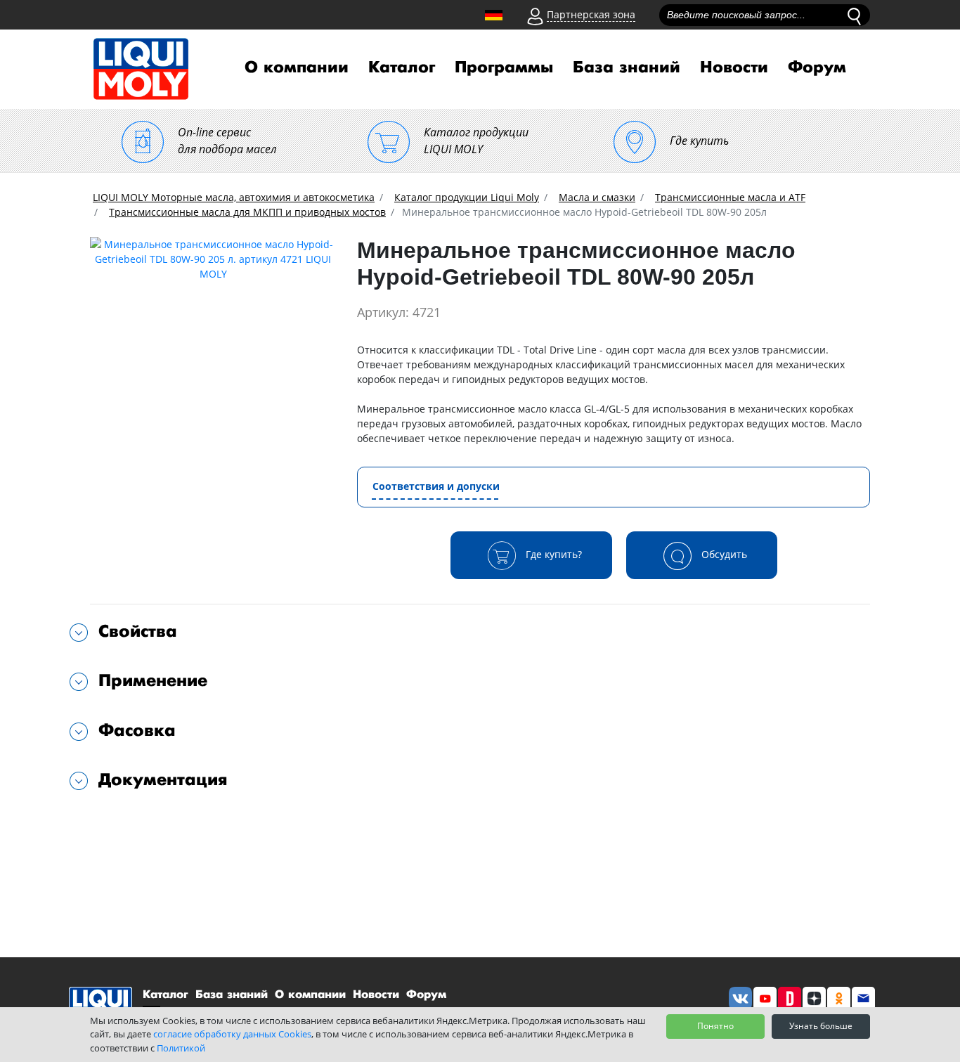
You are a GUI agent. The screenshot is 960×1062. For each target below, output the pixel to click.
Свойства (137, 631)
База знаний (626, 67)
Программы (504, 67)
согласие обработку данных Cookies (232, 1034)
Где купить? (552, 553)
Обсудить (723, 553)
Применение (152, 680)
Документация (163, 780)
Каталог (401, 67)
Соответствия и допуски (436, 486)
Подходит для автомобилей (169, 825)
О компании (297, 67)
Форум (817, 67)
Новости (734, 67)
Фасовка (137, 730)
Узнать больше (820, 1026)
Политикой (181, 1048)
